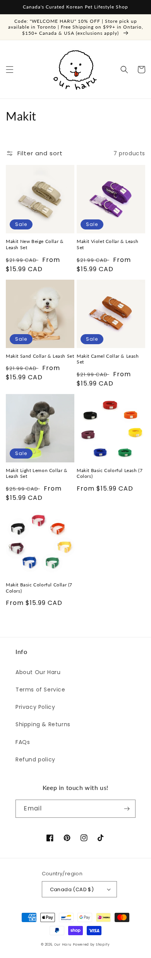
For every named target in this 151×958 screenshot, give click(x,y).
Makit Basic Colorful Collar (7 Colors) (39, 588)
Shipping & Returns (42, 724)
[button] (9, 69)
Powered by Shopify (91, 944)
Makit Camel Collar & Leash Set (108, 359)
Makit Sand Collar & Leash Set (40, 356)
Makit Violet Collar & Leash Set (107, 244)
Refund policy (35, 759)
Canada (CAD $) (72, 889)
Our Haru (63, 944)
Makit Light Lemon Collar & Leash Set (37, 473)
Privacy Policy (35, 707)
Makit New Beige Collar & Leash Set (34, 244)
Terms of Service (40, 689)
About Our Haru (37, 672)
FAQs (22, 742)
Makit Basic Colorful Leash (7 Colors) (109, 473)
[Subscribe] (126, 809)
